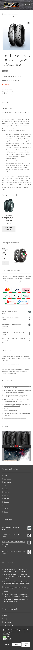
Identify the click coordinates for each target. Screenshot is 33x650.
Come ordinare (8, 625)
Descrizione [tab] (5, 102)
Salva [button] (16, 644)
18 (4, 93)
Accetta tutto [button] (26, 644)
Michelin (8, 93)
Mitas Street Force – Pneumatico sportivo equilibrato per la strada (15, 409)
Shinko (6, 512)
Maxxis (6, 495)
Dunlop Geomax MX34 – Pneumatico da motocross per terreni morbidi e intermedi (17, 405)
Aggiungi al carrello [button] (8, 228)
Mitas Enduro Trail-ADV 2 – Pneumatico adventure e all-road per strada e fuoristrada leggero (17, 391)
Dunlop (6, 489)
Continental (7, 482)
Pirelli (6, 508)
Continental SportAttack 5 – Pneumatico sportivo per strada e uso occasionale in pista (17, 396)
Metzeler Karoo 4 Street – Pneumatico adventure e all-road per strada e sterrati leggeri (17, 400)
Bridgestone (7, 479)
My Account (7, 622)
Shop (9, 14)
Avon (5, 475)
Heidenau (7, 492)
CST (5, 485)
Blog (5, 619)
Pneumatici (15, 14)
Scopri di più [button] (6, 634)
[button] (28, 23)
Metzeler (6, 498)
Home (5, 14)
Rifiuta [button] (7, 644)
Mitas (5, 505)
